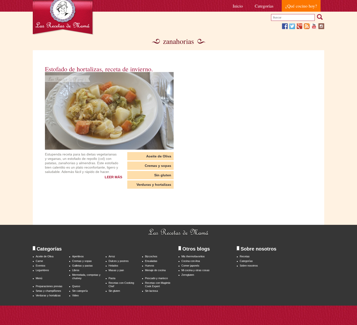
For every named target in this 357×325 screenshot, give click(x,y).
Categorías (264, 6)
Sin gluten (162, 175)
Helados (113, 265)
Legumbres (42, 270)
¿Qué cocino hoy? (301, 6)
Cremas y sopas (158, 166)
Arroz (112, 256)
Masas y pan (116, 270)
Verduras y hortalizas (153, 185)
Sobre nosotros (249, 265)
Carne (39, 261)
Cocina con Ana (190, 261)
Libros (75, 270)
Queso (76, 286)
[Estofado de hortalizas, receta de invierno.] (109, 111)
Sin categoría (80, 290)
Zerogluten (187, 274)
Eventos (40, 265)
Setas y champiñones (48, 290)
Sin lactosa (151, 290)
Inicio (238, 6)
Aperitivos (78, 256)
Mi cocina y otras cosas (195, 270)
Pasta (112, 278)
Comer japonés (190, 265)
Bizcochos (151, 256)
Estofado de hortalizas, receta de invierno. (99, 69)
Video (75, 295)
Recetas (245, 256)
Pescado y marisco (156, 278)
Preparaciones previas (49, 286)
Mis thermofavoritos (193, 256)
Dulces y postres (119, 261)
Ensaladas (151, 261)
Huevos (149, 265)
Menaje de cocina (155, 270)
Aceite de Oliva (158, 156)
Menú (39, 278)
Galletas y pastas (82, 265)
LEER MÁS (113, 177)
